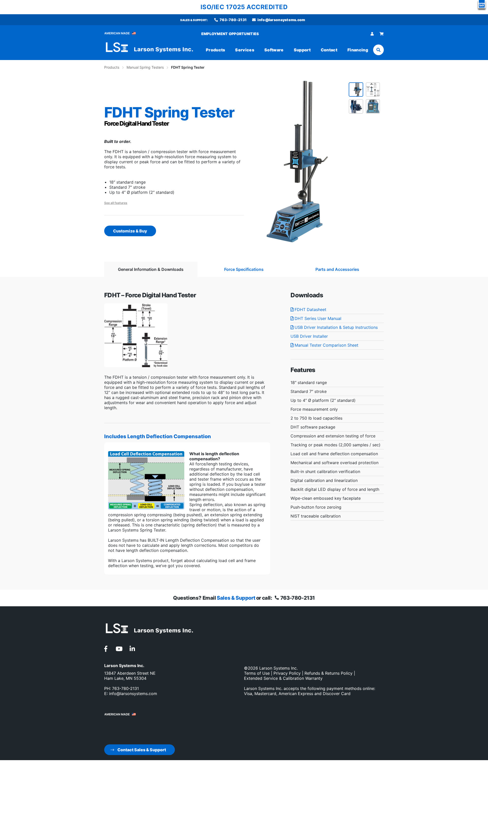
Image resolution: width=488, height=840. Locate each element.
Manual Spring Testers (145, 67)
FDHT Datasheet (310, 309)
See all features (115, 203)
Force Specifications (244, 269)
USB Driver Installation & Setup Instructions (336, 327)
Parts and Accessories (337, 269)
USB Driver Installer (309, 336)
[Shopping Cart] (381, 33)
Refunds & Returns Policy (328, 673)
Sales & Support (236, 598)
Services (244, 49)
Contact (329, 49)
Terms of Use (257, 673)
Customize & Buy (130, 230)
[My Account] (372, 33)
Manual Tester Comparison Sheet (326, 345)
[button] (481, 4)
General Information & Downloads (151, 269)
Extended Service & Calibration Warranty (283, 678)
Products (215, 49)
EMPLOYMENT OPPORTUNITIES (230, 34)
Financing (357, 49)
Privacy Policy (287, 673)
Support (302, 49)
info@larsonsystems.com (281, 20)
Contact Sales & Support (141, 749)
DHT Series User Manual (318, 318)
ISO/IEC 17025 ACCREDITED (244, 7)
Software (274, 49)
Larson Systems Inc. (278, 668)
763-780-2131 (233, 20)
